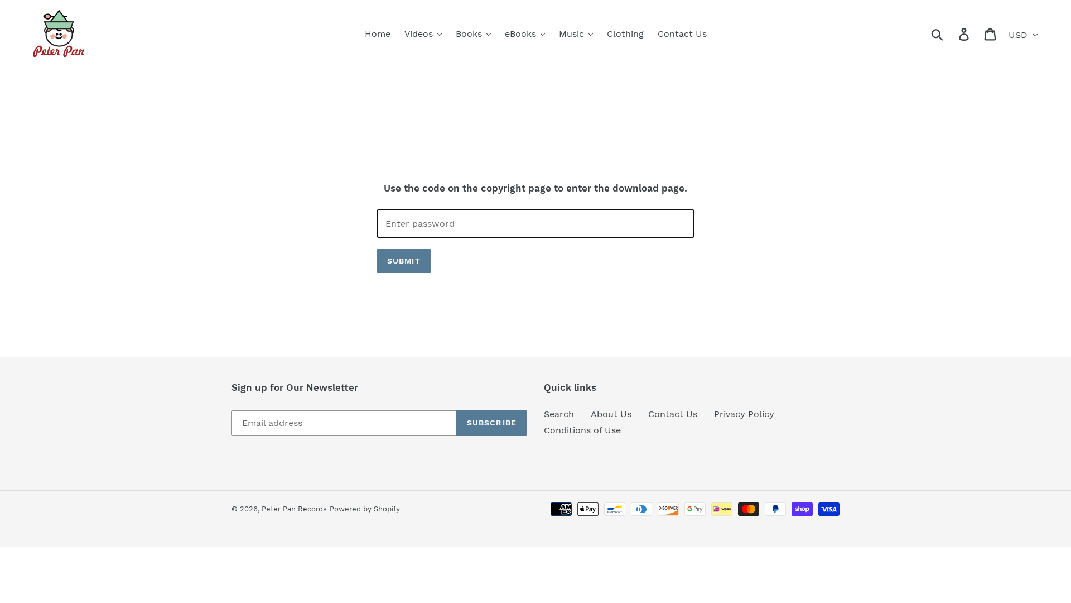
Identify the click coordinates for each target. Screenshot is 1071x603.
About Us (611, 414)
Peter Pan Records (294, 509)
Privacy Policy (744, 414)
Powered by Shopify (365, 509)
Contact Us (672, 414)
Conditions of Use (582, 430)
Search (559, 414)
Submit (404, 260)
